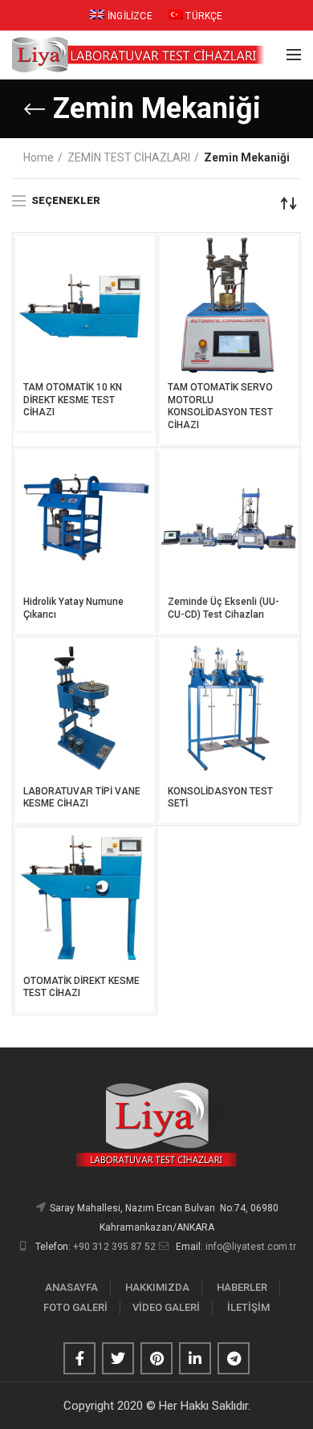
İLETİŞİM (248, 1307)
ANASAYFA (71, 1287)
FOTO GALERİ (75, 1307)
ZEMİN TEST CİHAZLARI (128, 157)
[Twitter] (118, 1358)
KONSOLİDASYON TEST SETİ (220, 798)
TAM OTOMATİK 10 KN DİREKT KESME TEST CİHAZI (72, 400)
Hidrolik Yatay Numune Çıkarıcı (73, 608)
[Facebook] (79, 1358)
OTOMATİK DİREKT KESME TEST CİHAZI (81, 987)
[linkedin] (195, 1358)
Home (38, 157)
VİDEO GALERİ (166, 1307)
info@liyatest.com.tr (250, 1246)
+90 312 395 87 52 (114, 1246)
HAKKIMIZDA (157, 1287)
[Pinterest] (156, 1358)
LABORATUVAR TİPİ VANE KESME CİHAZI (81, 798)
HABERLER (242, 1287)
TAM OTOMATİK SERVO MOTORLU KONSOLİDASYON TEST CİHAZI (220, 406)
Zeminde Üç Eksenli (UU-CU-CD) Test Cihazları (223, 608)
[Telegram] (233, 1358)
